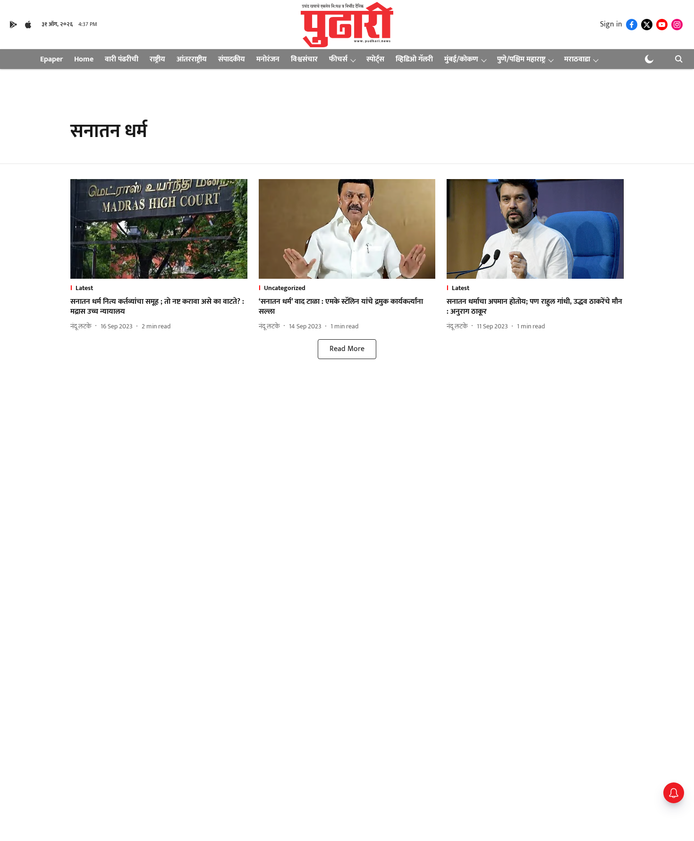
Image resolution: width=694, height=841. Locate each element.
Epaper (51, 59)
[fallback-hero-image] (158, 229)
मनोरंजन (267, 59)
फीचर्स (338, 59)
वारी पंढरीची (121, 59)
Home (83, 59)
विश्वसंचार (304, 59)
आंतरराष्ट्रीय (192, 59)
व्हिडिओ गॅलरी (414, 59)
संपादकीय (231, 59)
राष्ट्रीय (157, 59)
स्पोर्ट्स (375, 59)
